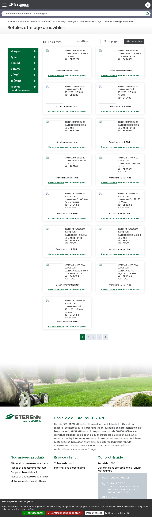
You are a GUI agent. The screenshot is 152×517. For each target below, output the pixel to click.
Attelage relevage (67, 21)
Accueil (11, 21)
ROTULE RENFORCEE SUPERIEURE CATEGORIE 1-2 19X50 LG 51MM (129, 198)
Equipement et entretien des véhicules (36, 21)
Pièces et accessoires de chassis (30, 476)
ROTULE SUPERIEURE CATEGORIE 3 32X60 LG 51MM (75, 125)
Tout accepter (34, 513)
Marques (16, 51)
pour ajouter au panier (67, 75)
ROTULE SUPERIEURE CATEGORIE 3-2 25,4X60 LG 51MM (75, 89)
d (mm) (15, 63)
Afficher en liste (134, 41)
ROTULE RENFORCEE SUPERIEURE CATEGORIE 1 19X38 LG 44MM (129, 162)
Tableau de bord (63, 463)
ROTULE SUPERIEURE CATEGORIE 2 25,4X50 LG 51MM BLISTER (129, 53)
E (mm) (15, 75)
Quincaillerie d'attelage (90, 21)
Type (14, 57)
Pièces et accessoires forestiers (29, 463)
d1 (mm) (16, 80)
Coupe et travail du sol (24, 472)
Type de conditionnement (21, 88)
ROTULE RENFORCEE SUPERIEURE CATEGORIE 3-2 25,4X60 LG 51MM (128, 269)
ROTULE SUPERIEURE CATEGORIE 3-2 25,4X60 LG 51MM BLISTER (128, 91)
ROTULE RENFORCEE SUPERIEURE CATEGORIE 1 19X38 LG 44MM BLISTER (76, 198)
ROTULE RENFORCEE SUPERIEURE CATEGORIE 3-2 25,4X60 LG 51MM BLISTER (75, 306)
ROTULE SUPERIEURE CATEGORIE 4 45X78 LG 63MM (75, 160)
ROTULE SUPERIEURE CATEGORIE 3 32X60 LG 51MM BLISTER (128, 125)
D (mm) (15, 69)
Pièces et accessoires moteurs (28, 467)
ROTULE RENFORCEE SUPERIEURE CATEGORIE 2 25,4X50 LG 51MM (129, 233)
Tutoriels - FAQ (106, 463)
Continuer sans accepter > (66, 513)
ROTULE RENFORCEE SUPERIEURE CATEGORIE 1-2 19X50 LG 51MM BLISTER (76, 233)
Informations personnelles (69, 467)
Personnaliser (94, 513)
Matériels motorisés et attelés (28, 481)
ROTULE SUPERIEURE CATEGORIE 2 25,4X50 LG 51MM (76, 53)
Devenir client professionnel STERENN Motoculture (119, 469)
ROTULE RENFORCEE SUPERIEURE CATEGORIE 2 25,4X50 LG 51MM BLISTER (76, 269)
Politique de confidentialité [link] (117, 513)
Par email (111, 497)
